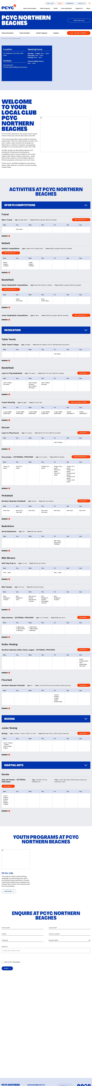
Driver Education (66, 8)
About (88, 8)
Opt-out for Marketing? (12, 962)
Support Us (79, 8)
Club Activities (25, 33)
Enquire (56, 33)
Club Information (7, 33)
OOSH (56, 8)
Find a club (4, 38)
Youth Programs (45, 8)
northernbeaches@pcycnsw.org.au (15, 67)
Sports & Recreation (29, 8)
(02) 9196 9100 (8, 65)
